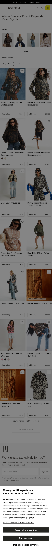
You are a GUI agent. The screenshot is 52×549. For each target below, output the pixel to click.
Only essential (26, 538)
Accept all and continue (26, 530)
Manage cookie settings (26, 545)
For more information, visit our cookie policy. (18, 522)
